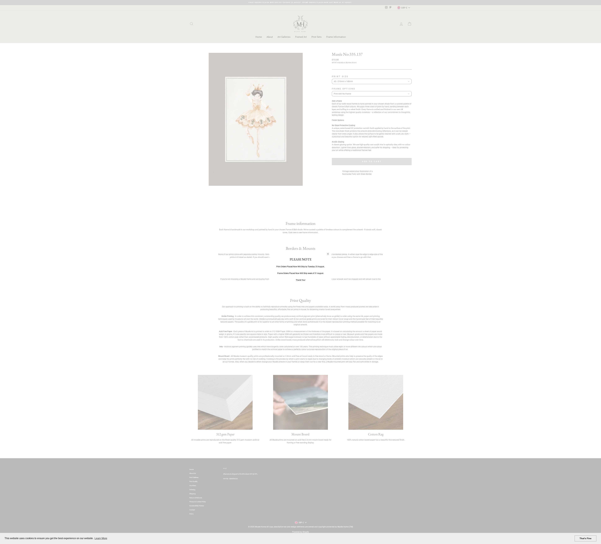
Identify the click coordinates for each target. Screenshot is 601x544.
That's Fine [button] (585, 538)
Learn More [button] (101, 538)
